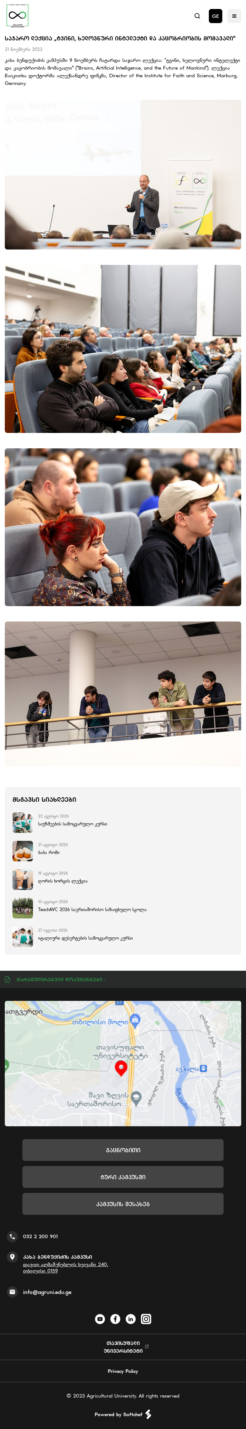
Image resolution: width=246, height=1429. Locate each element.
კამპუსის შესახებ (123, 1204)
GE (215, 16)
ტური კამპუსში (123, 1177)
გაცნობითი (123, 1150)
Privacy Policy (123, 1371)
